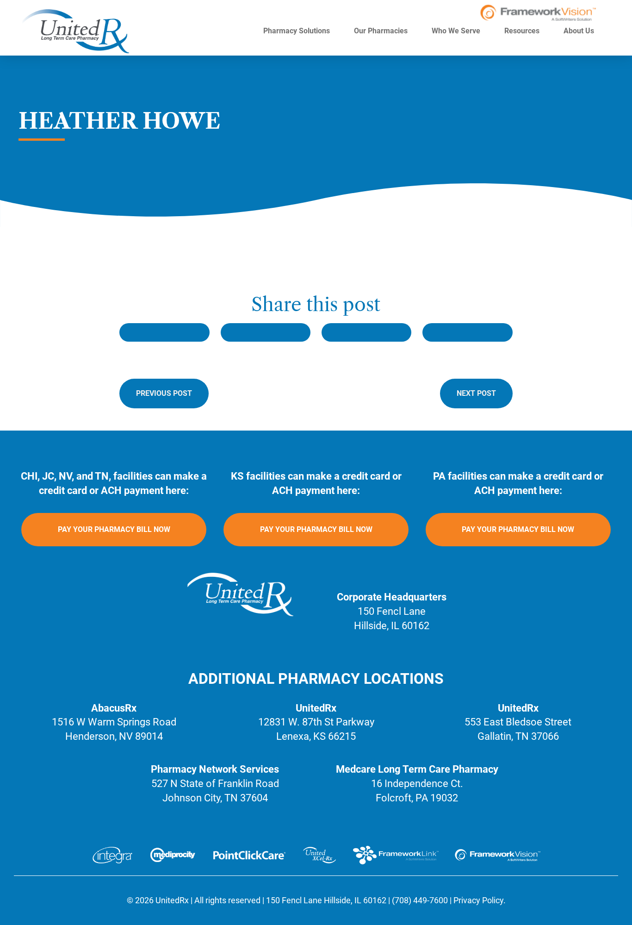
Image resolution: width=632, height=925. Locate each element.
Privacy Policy (478, 900)
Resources (522, 30)
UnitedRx (172, 900)
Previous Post (164, 393)
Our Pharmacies (381, 30)
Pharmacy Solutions (297, 30)
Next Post (476, 393)
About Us (580, 30)
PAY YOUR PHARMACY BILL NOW (114, 529)
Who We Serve (457, 30)
